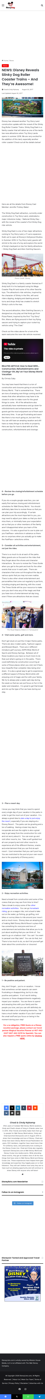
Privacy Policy (14, 1383)
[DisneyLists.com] (10, 5)
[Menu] (3, 6)
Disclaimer (24, 1383)
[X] (12, 1108)
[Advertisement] (22, 35)
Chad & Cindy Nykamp (11, 89)
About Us (16, 1379)
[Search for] (42, 6)
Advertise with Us (36, 1383)
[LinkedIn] (17, 1108)
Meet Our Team (27, 1379)
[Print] (17, 1113)
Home (5, 60)
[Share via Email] (12, 1113)
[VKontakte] (6, 1113)
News (11, 60)
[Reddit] (35, 1108)
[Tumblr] (23, 1108)
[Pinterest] (29, 1108)
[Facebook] (6, 1108)
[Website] (22, 1174)
